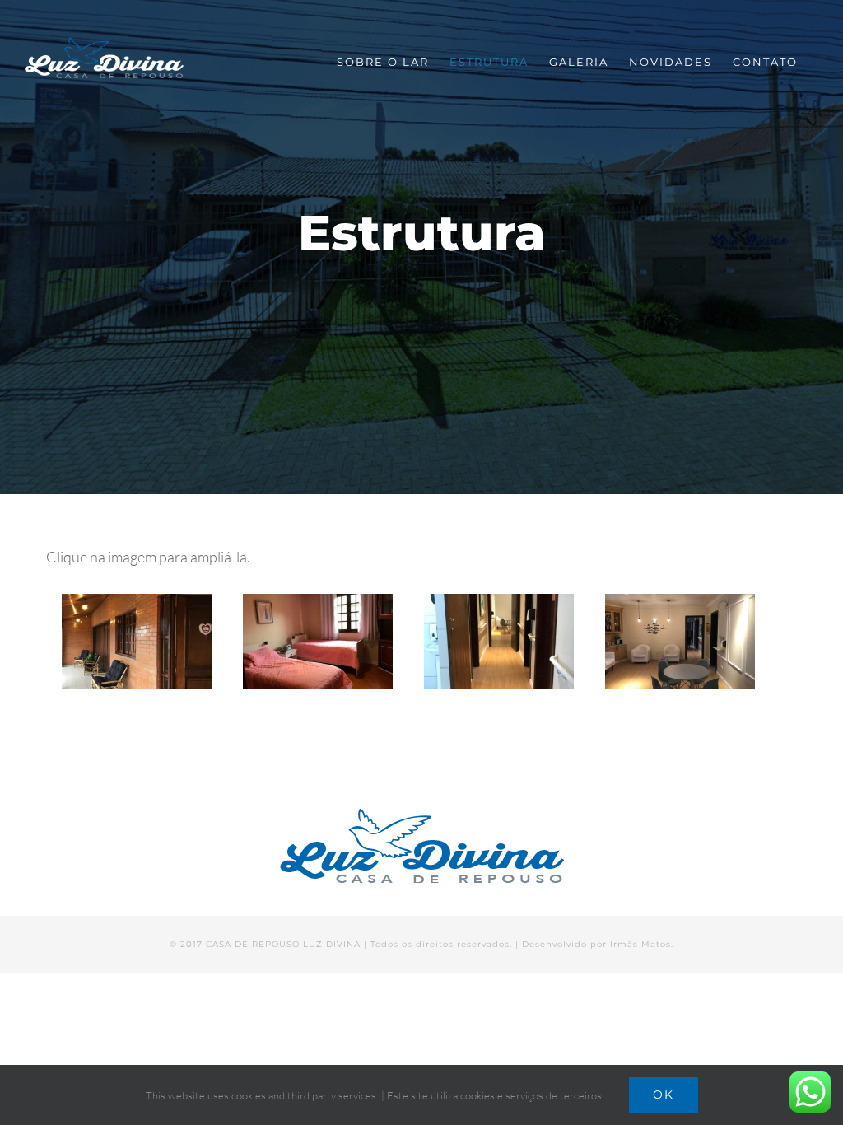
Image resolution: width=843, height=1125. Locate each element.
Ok (663, 1094)
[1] (137, 641)
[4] (680, 641)
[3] (318, 641)
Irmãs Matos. (641, 944)
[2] (499, 641)
